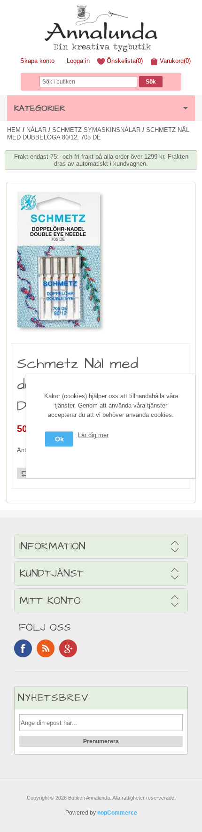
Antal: (25, 450)
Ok (59, 439)
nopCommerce (117, 812)
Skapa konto (37, 60)
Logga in (78, 60)
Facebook (23, 648)
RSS (45, 648)
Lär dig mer (93, 435)
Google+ (68, 648)
